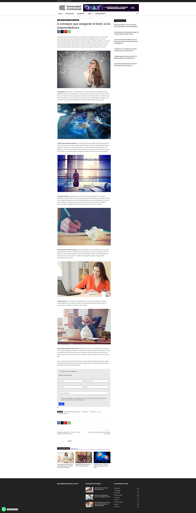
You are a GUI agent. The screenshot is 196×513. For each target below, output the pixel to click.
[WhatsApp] (69, 31)
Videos (90, 13)
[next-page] (60, 471)
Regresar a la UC (69, 1)
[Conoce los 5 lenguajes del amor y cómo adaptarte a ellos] (89, 497)
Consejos (67, 18)
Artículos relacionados (63, 448)
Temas (60, 13)
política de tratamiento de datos (77, 399)
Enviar (61, 404)
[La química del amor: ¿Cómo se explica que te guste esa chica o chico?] (102, 457)
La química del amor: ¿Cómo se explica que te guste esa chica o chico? (101, 466)
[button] (137, 14)
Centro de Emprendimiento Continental (72, 411)
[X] (62, 31)
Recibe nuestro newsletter (65, 375)
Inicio (58, 18)
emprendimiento (93, 411)
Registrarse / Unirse (61, 1)
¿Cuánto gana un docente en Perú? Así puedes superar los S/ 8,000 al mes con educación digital (65, 466)
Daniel (70, 441)
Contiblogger (69, 13)
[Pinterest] (65, 31)
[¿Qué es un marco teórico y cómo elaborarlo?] (89, 489)
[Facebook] (58, 31)
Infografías (80, 13)
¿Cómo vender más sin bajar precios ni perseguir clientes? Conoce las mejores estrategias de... (126, 41)
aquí (79, 365)
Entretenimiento (100, 13)
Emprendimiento (76, 20)
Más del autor (74, 448)
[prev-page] (58, 471)
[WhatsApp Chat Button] (4, 509)
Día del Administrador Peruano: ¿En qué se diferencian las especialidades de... (102, 504)
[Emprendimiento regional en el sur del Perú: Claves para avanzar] (83, 457)
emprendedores (85, 411)
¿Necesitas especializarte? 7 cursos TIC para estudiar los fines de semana (68, 432)
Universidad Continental (63, 413)
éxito (99, 411)
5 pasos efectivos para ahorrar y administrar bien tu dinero (99, 432)
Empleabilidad (68, 20)
